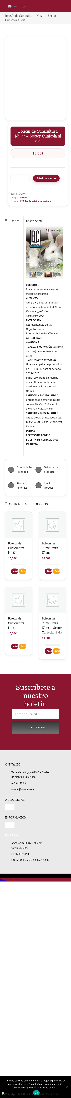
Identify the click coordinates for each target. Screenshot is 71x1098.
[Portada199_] (35, 75)
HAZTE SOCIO (9, 879)
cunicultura (45, 201)
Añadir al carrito (46, 178)
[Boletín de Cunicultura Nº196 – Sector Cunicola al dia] (52, 600)
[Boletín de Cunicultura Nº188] (52, 525)
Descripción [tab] (12, 220)
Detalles (23, 571)
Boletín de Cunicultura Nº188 (50, 548)
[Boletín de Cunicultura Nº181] (18, 600)
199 (22, 201)
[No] (66, 1087)
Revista (23, 197)
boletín (35, 201)
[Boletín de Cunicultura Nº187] (18, 525)
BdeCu (28, 201)
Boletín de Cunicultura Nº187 (16, 548)
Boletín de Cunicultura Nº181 (16, 623)
